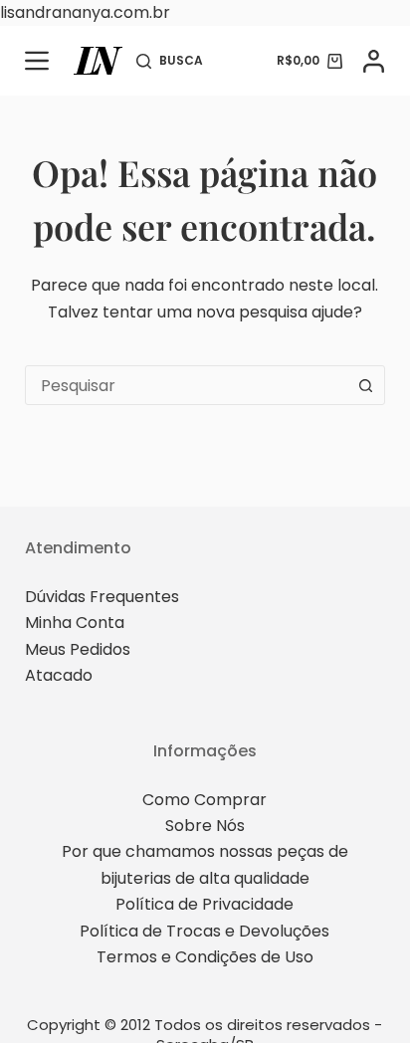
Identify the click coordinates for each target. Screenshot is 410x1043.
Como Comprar (204, 799)
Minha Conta (74, 622)
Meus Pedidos (77, 649)
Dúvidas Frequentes (102, 596)
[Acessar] (373, 61)
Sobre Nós (205, 825)
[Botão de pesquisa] (365, 385)
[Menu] (37, 61)
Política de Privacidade (204, 904)
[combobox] (186, 385)
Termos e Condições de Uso (205, 956)
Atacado (59, 675)
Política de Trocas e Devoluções (204, 931)
